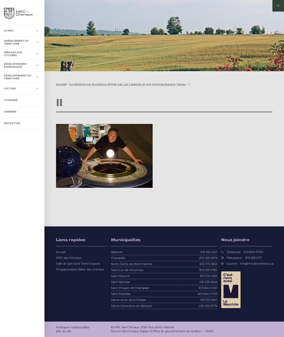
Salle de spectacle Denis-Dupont (78, 263)
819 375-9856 (208, 264)
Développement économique (15, 65)
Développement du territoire (17, 77)
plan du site (63, 331)
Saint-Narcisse (120, 282)
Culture (10, 88)
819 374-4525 (208, 276)
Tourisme (11, 100)
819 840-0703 (207, 294)
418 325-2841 (208, 300)
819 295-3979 (208, 258)
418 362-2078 (208, 306)
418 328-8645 (208, 282)
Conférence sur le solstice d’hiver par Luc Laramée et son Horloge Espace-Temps (127, 84)
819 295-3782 (208, 270)
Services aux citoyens (13, 54)
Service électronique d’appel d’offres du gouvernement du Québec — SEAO (162, 331)
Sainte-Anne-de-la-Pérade (128, 300)
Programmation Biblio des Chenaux (80, 269)
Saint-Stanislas (120, 294)
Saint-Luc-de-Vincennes (127, 270)
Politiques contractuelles (72, 327)
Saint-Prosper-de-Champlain (130, 288)
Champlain (118, 258)
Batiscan (117, 252)
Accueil (61, 84)
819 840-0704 (253, 252)
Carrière (10, 111)
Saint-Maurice (120, 276)
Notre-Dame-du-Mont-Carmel (131, 264)
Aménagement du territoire (16, 42)
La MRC (9, 30)
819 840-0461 (208, 288)
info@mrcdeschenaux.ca (256, 263)
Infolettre (12, 123)
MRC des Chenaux (68, 258)
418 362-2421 (208, 252)
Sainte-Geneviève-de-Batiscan (131, 306)
